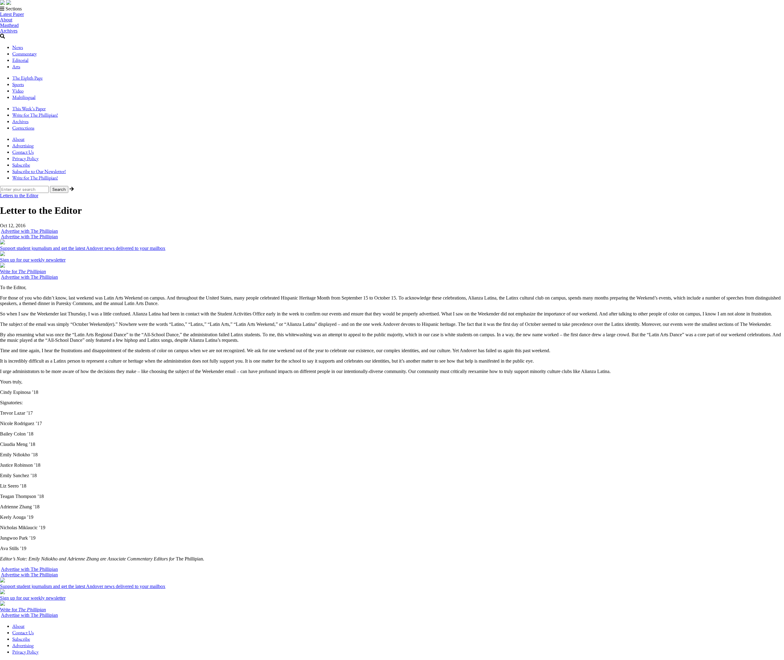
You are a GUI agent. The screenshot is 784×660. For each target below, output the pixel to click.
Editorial (20, 60)
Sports (18, 84)
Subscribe (21, 165)
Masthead (9, 25)
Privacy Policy (25, 158)
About (6, 19)
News (17, 47)
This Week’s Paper (29, 108)
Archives (8, 30)
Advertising (23, 145)
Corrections (23, 128)
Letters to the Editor (19, 195)
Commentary (24, 54)
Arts (16, 66)
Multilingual (24, 97)
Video (18, 91)
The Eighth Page (27, 78)
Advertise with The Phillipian (29, 231)
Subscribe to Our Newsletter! (39, 171)
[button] (392, 9)
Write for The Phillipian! (35, 115)
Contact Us (23, 152)
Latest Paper (12, 14)
